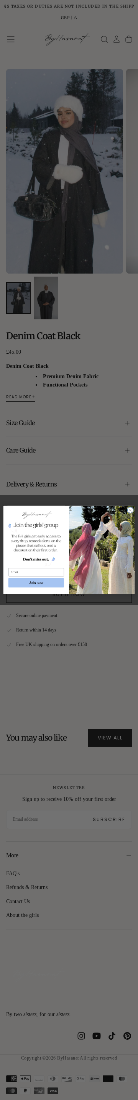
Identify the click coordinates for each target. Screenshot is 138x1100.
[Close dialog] (130, 510)
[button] (36, 582)
